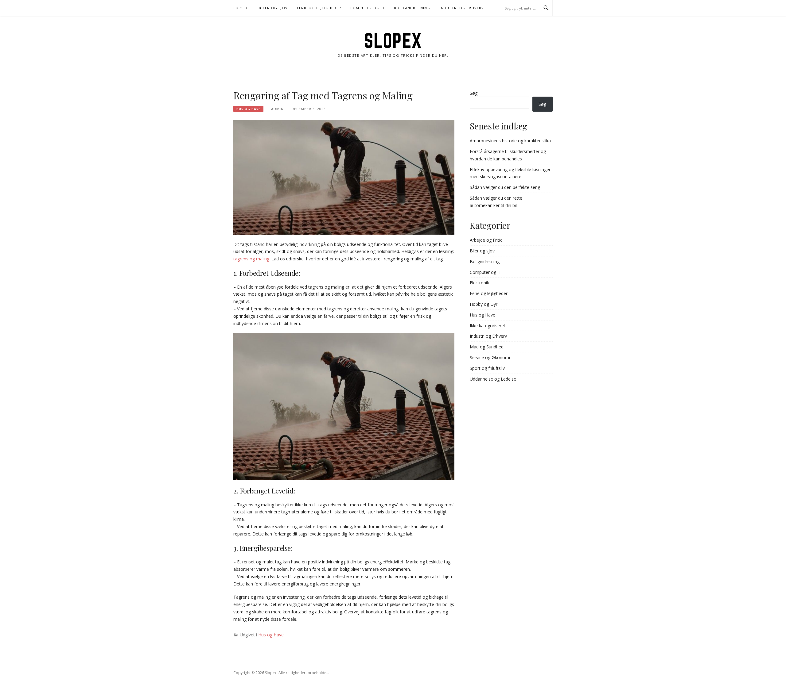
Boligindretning (412, 8)
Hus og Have (248, 109)
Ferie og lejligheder (319, 8)
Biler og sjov (273, 8)
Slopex (393, 40)
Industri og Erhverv (462, 8)
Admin (277, 108)
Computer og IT (367, 8)
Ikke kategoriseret (487, 325)
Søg (473, 93)
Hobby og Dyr (483, 304)
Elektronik (479, 283)
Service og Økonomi (490, 357)
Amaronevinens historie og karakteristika (510, 141)
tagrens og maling (251, 259)
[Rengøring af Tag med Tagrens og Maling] (343, 177)
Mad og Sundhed (487, 347)
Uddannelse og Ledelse (493, 379)
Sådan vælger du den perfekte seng (505, 187)
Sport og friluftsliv (487, 368)
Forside (241, 8)
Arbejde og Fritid (486, 240)
